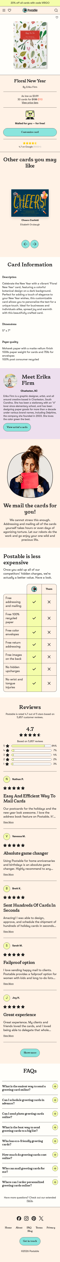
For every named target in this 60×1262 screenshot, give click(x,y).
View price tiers (30, 103)
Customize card (30, 132)
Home (8, 1227)
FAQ (29, 1227)
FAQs (30, 1201)
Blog (30, 1231)
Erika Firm (31, 87)
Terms (39, 1227)
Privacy (51, 1227)
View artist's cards (17, 427)
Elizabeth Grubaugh (30, 225)
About (19, 1227)
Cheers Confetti (30, 220)
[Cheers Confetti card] (30, 203)
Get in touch (30, 1241)
